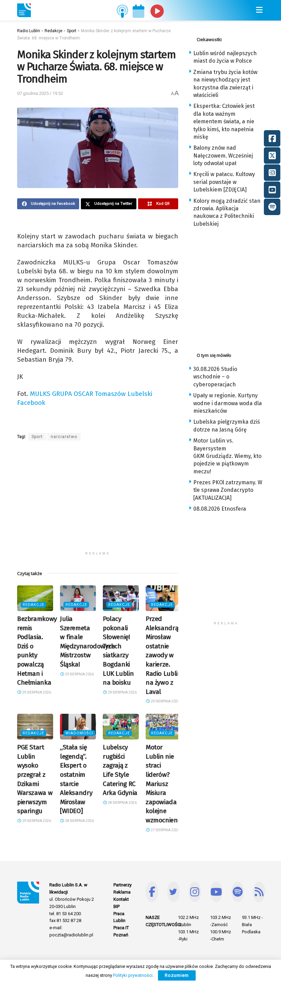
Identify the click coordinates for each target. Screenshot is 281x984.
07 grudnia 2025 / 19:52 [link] (40, 93)
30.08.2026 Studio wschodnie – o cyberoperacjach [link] (215, 377)
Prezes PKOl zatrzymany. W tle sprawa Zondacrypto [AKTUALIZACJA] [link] (227, 490)
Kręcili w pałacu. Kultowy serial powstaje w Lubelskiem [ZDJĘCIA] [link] (224, 182)
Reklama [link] (122, 892)
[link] (24, 10)
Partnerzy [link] (122, 884)
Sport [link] (37, 436)
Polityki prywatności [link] (132, 975)
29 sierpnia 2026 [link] (36, 692)
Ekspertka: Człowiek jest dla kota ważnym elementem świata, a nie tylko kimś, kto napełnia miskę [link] (224, 121)
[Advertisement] (97, 500)
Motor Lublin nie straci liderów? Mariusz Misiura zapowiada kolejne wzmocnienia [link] (164, 783)
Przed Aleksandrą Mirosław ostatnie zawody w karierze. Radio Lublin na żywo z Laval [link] (163, 655)
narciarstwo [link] (64, 436)
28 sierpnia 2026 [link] (79, 821)
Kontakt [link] (121, 899)
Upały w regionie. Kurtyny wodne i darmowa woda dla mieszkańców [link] (227, 403)
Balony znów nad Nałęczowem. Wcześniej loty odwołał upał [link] (223, 155)
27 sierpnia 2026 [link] (165, 830)
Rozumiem (177, 975)
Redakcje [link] (33, 604)
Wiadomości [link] (79, 733)
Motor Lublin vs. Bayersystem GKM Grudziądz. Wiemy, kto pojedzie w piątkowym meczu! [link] (227, 456)
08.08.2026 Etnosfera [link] (219, 509)
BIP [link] (116, 906)
